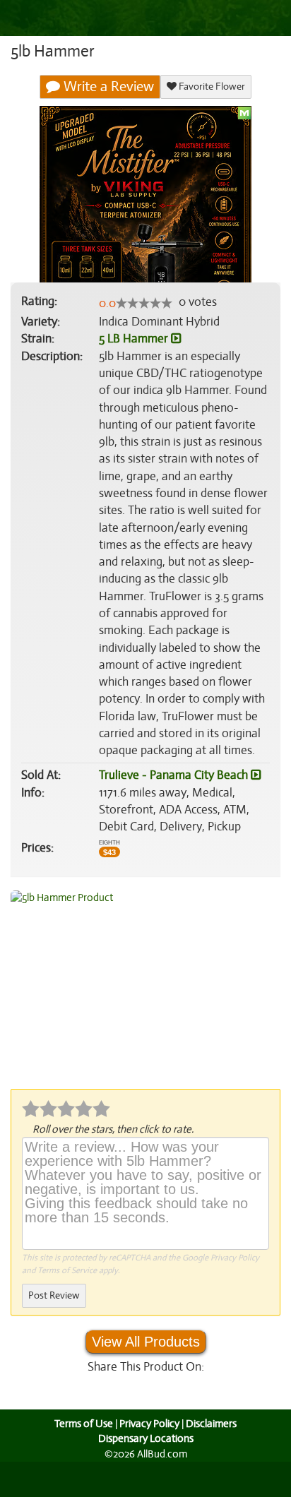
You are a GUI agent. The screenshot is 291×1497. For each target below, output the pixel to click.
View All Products (146, 1341)
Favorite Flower (211, 86)
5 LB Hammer (135, 338)
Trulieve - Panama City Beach (175, 775)
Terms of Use (83, 1423)
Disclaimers (211, 1423)
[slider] (144, 303)
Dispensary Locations (146, 1438)
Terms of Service (67, 1270)
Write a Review (107, 86)
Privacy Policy (234, 1258)
